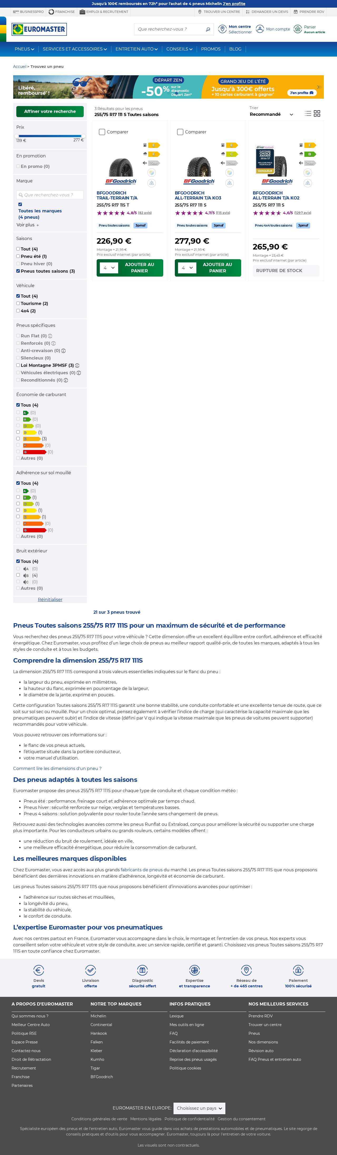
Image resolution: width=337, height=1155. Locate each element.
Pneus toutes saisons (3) (48, 271)
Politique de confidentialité (190, 1119)
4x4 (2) (28, 310)
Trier (254, 108)
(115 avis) (223, 213)
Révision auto (261, 1050)
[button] (50, 335)
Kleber (96, 1050)
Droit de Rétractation (31, 1059)
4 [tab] (176, 93)
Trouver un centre (221, 12)
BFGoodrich (102, 1076)
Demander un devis (269, 12)
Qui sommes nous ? (30, 1016)
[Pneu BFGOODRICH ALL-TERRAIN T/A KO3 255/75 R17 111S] (199, 161)
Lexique (177, 1016)
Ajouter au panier (139, 267)
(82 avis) (145, 213)
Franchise (64, 12)
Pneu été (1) (34, 256)
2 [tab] (160, 93)
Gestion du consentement (242, 1119)
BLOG (235, 49)
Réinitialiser (50, 599)
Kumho (97, 1059)
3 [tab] (168, 93)
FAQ (174, 1033)
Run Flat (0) (34, 335)
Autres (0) (32, 458)
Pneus (254, 1033)
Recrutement (24, 1068)
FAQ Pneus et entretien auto (275, 1059)
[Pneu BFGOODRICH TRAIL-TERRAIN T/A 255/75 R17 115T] (121, 161)
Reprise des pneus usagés (193, 1059)
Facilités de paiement (189, 1042)
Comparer (117, 131)
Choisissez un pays (197, 1108)
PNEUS (22, 49)
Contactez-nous (26, 1050)
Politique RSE (24, 1033)
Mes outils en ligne (187, 1024)
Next (320, 87)
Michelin (98, 1016)
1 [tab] (152, 93)
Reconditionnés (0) (42, 380)
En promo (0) (35, 166)
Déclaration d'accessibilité (194, 1050)
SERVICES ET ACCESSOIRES (73, 49)
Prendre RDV (311, 12)
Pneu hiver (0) (36, 263)
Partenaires (22, 1085)
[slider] (16, 136)
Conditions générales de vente (99, 1119)
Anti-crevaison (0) (40, 350)
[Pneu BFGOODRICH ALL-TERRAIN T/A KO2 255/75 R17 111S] (277, 161)
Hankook (99, 1033)
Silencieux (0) (36, 358)
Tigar (95, 1068)
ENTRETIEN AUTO (134, 49)
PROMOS (211, 49)
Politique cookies (185, 1068)
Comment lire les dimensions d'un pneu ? (57, 768)
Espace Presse (25, 1042)
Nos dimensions (263, 1042)
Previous (17, 87)
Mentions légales (145, 1119)
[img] (79, 195)
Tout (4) (29, 249)
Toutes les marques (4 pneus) (40, 214)
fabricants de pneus (142, 869)
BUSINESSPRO (31, 12)
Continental (101, 1024)
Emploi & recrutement (107, 12)
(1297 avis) (302, 213)
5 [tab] (184, 93)
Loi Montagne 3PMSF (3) (47, 365)
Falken (97, 1042)
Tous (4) (29, 405)
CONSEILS (177, 49)
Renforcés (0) (35, 343)
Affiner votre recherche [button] (50, 111)
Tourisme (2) (34, 303)
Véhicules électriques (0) (48, 372)
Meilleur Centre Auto (31, 1024)
